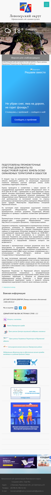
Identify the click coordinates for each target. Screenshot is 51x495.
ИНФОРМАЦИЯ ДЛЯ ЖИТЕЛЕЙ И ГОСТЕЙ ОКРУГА (19, 62)
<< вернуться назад (8, 287)
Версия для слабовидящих (25, 57)
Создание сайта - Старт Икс (21, 482)
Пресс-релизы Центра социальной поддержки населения (27, 331)
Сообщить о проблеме (25, 120)
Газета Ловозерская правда (16, 326)
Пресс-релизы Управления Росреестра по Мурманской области (24, 63)
